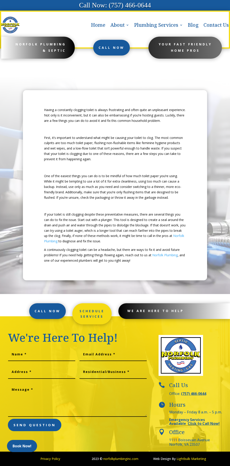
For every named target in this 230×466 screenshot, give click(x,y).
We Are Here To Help (155, 311)
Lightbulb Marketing (191, 459)
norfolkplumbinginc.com (120, 459)
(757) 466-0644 (193, 393)
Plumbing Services (156, 25)
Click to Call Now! (204, 423)
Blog (193, 25)
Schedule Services (92, 314)
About (117, 25)
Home (98, 25)
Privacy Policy (50, 459)
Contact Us (216, 25)
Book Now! (22, 446)
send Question (34, 425)
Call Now (111, 47)
